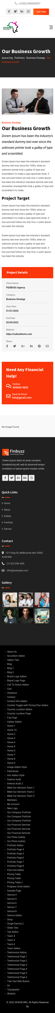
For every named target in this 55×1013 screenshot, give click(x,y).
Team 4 (11, 936)
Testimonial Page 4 (17, 969)
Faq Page (12, 717)
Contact (11, 697)
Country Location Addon (19, 709)
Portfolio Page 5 (15, 853)
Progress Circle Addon (18, 886)
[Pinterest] (39, 346)
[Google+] (23, 346)
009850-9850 (20, 387)
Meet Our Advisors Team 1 (20, 787)
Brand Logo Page (16, 680)
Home (7, 503)
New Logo (12, 808)
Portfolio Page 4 (15, 849)
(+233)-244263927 (29, 3)
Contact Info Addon (17, 701)
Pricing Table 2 (15, 882)
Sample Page (14, 890)
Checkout (12, 693)
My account (13, 804)
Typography (13, 989)
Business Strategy (11, 122)
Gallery (7, 516)
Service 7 (12, 907)
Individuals (12, 771)
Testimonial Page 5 (17, 973)
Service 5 (12, 899)
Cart (9, 688)
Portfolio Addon (15, 845)
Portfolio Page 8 (15, 866)
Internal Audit (14, 779)
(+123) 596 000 (15, 563)
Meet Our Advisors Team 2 (20, 791)
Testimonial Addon (17, 952)
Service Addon (14, 915)
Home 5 (11, 746)
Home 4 (11, 742)
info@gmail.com (22, 397)
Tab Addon (12, 931)
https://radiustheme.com (19, 334)
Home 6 (11, 750)
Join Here (41, 11)
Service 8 (12, 911)
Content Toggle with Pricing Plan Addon (27, 705)
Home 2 (11, 734)
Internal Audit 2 (15, 783)
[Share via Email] (47, 346)
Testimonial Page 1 (17, 956)
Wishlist (11, 993)
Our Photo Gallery (16, 837)
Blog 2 (10, 672)
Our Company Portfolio (19, 812)
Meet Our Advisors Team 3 (20, 796)
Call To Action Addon (18, 684)
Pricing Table (14, 874)
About (7, 509)
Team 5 (11, 940)
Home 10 (12, 730)
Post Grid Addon (15, 870)
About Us (12, 651)
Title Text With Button (18, 981)
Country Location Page (19, 713)
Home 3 (11, 738)
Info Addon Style (15, 775)
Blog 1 (10, 668)
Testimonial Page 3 (17, 964)
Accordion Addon (16, 655)
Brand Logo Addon (17, 676)
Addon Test (13, 660)
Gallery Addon (14, 721)
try (8, 985)
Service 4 (12, 894)
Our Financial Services (18, 824)
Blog (9, 664)
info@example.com (17, 570)
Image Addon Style (17, 767)
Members (12, 800)
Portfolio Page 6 (15, 857)
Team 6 (11, 944)
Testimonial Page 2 (17, 960)
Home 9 (11, 763)
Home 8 (11, 758)
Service (7, 528)
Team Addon (13, 948)
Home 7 (11, 754)
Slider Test (12, 927)
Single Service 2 (15, 923)
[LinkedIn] (31, 346)
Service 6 (12, 903)
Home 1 (11, 725)
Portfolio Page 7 (15, 861)
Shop (10, 919)
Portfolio (8, 522)
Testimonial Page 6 (17, 977)
